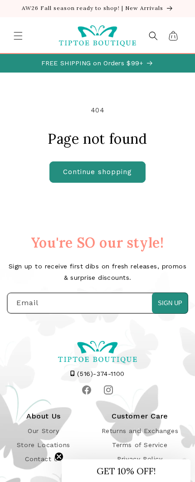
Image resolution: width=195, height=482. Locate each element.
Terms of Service (140, 444)
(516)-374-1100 (100, 373)
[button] (18, 36)
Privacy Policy (139, 459)
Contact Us (43, 459)
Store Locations (43, 444)
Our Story (43, 430)
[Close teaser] (58, 456)
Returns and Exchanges (140, 430)
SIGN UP (170, 303)
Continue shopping (97, 172)
